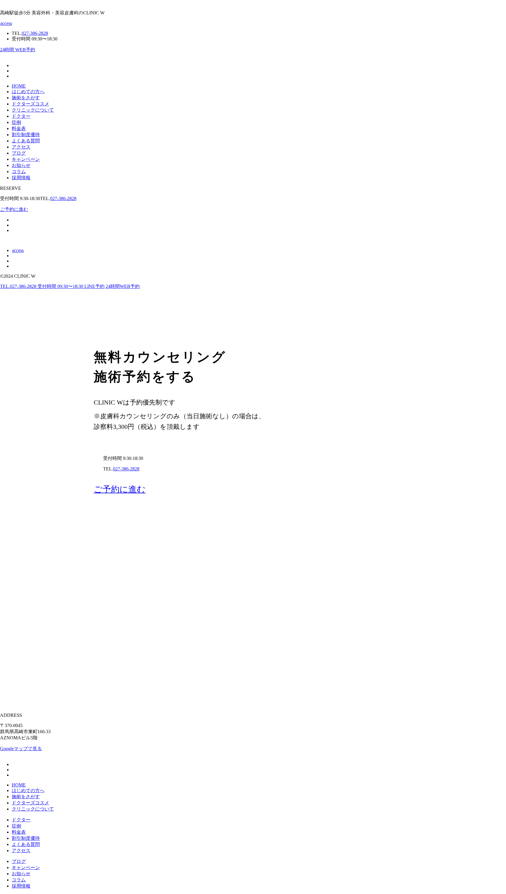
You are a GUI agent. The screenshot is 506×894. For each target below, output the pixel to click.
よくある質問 (26, 140)
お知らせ (21, 165)
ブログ (19, 153)
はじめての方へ (28, 91)
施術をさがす (26, 97)
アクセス (21, 146)
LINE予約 (94, 286)
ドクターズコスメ (30, 103)
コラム (19, 171)
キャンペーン (26, 159)
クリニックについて (33, 110)
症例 (16, 122)
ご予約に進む (14, 209)
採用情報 (21, 177)
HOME (19, 85)
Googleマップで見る (21, 748)
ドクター (21, 116)
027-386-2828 (63, 198)
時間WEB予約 (123, 286)
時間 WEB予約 (17, 49)
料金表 (19, 128)
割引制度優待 (26, 134)
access (6, 23)
